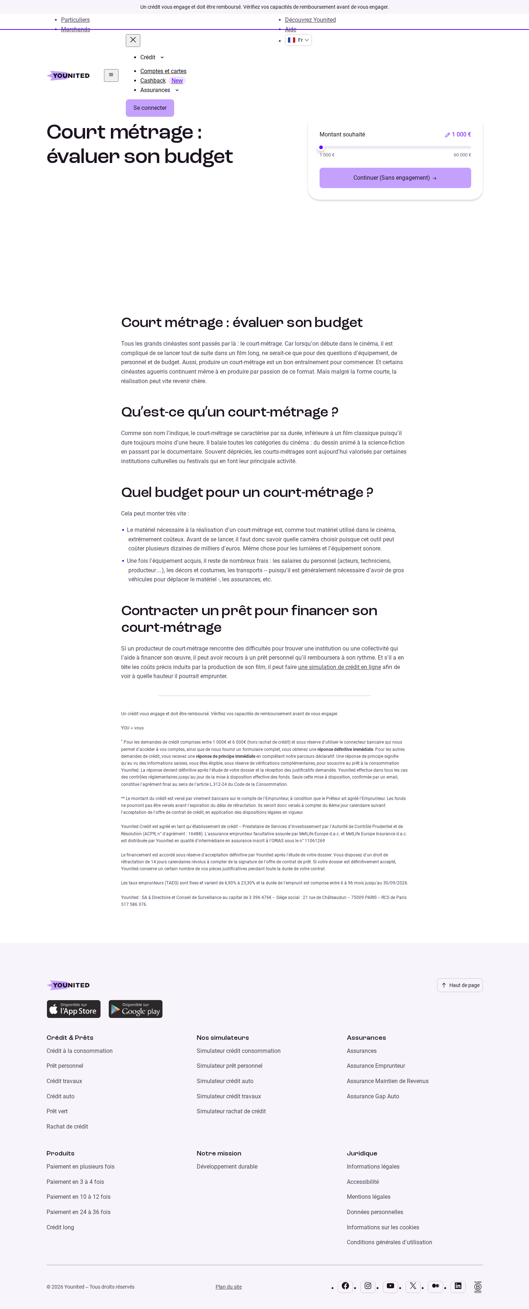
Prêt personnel (65, 1065)
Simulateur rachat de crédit (231, 1111)
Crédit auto (61, 1096)
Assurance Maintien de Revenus (388, 1081)
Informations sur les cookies (383, 1227)
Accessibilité (363, 1181)
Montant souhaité (342, 134)
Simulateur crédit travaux (229, 1096)
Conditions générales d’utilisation (389, 1242)
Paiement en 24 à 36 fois (79, 1212)
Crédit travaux (64, 1081)
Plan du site (229, 1287)
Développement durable (227, 1166)
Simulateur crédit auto (225, 1081)
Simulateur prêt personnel (230, 1065)
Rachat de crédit (67, 1126)
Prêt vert (57, 1111)
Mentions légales (368, 1196)
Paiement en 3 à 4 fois (75, 1181)
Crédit (147, 57)
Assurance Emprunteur (376, 1065)
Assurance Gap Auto (373, 1096)
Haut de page (464, 985)
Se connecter (150, 107)
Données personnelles (375, 1212)
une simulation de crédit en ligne (339, 667)
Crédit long (60, 1227)
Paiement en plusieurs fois (81, 1166)
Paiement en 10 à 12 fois (79, 1196)
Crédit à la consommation (80, 1050)
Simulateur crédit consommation (239, 1050)
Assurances (155, 90)
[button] (458, 134)
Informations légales (373, 1166)
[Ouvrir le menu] (111, 75)
